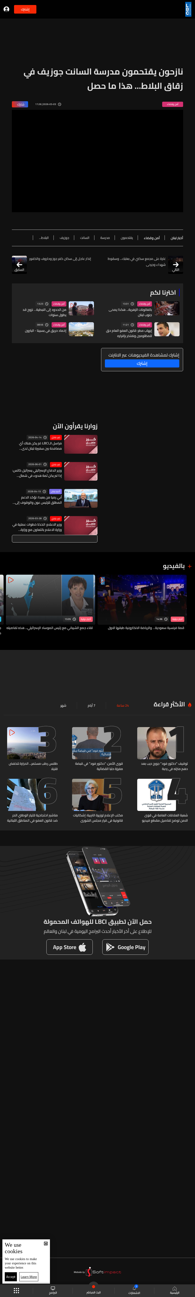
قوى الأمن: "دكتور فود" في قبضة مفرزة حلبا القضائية (99, 766)
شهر (63, 705)
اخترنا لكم (163, 292)
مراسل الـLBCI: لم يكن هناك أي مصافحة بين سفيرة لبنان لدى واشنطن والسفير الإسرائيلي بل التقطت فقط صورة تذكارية (40, 446)
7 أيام (91, 705)
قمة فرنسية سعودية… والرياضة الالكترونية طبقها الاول (146, 628)
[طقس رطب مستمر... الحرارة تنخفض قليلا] (32, 749)
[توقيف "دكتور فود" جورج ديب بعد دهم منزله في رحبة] (162, 749)
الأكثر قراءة (169, 704)
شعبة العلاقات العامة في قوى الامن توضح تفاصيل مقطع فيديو (165, 818)
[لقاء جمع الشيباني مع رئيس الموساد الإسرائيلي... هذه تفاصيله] (50, 605)
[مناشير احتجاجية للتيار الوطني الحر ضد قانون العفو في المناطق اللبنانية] (32, 801)
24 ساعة (123, 705)
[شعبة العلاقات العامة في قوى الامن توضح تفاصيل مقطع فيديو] (162, 801)
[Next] (6, 605)
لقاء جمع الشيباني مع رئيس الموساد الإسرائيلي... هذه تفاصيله (49, 628)
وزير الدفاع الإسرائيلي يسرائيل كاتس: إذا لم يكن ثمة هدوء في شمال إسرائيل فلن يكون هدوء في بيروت (37, 473)
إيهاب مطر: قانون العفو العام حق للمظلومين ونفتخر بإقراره (129, 333)
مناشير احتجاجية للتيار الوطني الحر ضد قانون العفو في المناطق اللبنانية (32, 818)
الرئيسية (174, 1292)
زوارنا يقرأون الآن (75, 426)
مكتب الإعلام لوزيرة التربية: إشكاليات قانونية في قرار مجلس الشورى (98, 818)
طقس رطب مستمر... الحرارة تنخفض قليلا (33, 766)
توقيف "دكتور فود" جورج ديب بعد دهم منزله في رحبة (164, 766)
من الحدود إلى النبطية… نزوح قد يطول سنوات (44, 312)
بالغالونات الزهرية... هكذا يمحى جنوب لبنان (130, 312)
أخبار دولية (177, 619)
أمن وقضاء (144, 304)
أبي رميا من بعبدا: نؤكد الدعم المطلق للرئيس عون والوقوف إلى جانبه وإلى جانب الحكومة (38, 500)
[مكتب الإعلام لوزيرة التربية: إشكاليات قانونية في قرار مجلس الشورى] (97, 801)
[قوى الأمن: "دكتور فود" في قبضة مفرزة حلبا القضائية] (97, 749)
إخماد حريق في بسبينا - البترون (45, 330)
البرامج (53, 1292)
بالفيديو (174, 566)
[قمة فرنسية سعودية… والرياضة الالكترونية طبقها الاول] (142, 605)
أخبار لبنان (55, 491)
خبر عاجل (56, 437)
